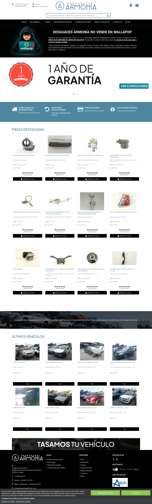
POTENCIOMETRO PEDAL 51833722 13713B (122, 270)
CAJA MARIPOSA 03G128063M (23, 155)
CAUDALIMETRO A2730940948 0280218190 (121, 156)
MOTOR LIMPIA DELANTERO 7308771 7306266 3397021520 (57, 213)
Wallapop (80, 38)
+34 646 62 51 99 (34, 484)
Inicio (82, 459)
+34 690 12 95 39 (26, 480)
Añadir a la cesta (29, 179)
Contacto (84, 473)
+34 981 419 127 (20, 6)
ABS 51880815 (18, 269)
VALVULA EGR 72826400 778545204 (90, 155)
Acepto (135, 493)
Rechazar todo (105, 493)
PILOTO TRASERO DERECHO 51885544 (123, 212)
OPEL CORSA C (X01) (52, 408)
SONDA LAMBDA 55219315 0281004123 (26, 212)
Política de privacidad (55, 459)
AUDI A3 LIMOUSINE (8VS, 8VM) (88, 362)
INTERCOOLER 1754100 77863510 (57, 155)
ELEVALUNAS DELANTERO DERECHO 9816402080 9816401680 (90, 213)
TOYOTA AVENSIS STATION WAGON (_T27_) (122, 363)
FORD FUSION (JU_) (19, 362)
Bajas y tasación (86, 470)
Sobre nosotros (86, 468)
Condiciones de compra (56, 468)
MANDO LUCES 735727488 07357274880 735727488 (59, 270)
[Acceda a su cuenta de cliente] (131, 5)
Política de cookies (54, 465)
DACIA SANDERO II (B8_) (53, 362)
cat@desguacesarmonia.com (25, 488)
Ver (27, 384)
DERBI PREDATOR (19, 408)
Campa (83, 465)
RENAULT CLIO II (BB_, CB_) (119, 408)
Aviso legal (51, 462)
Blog (82, 476)
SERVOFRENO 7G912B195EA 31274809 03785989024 (91, 270)
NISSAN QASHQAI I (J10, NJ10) (87, 408)
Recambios (84, 462)
